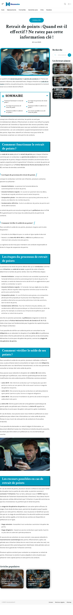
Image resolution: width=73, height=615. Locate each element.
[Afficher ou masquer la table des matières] (35, 96)
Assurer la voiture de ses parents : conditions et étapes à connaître (10, 581)
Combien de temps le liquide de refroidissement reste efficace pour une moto (61, 91)
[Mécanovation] (13, 4)
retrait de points (16, 79)
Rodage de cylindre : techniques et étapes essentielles (35, 581)
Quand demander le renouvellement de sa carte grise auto (62, 68)
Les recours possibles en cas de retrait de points (36, 111)
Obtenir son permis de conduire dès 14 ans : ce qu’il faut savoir (62, 79)
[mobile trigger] (3, 4)
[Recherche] (65, 4)
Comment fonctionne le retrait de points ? (13, 101)
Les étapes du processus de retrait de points (13, 106)
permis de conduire (31, 79)
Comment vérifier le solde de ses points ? (14, 111)
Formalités (36, 20)
